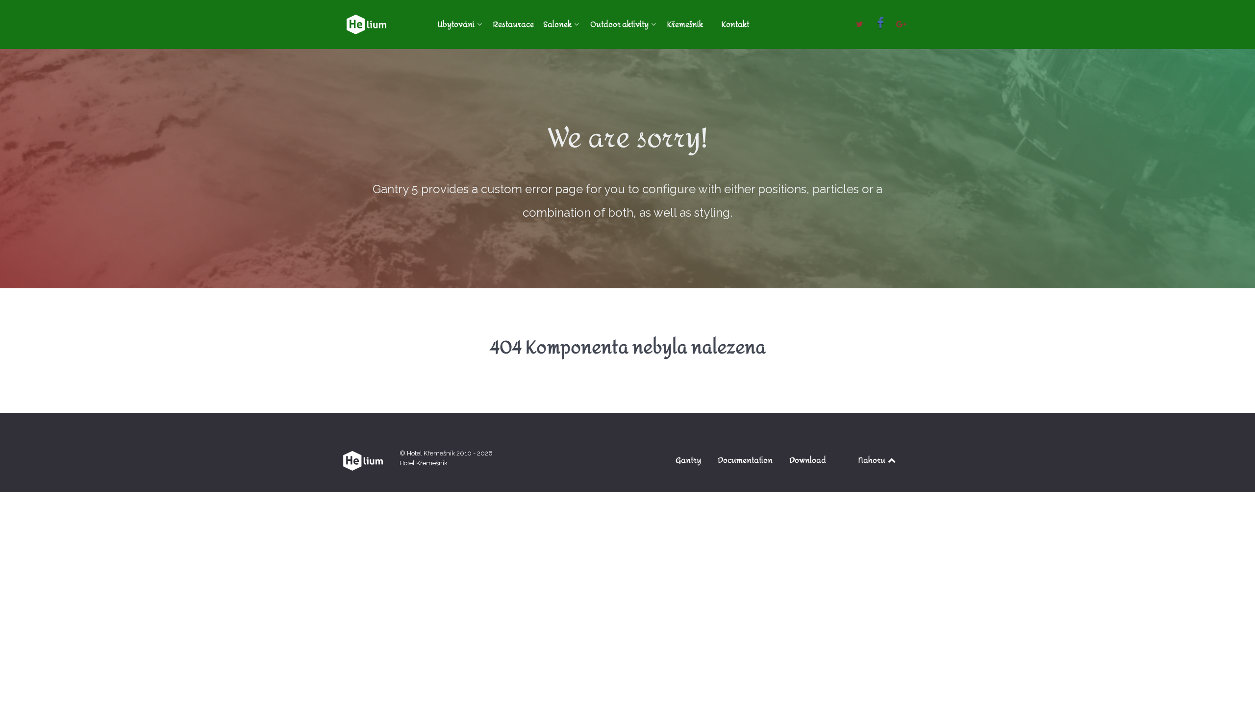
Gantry (688, 460)
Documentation (745, 460)
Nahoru (872, 460)
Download (808, 460)
